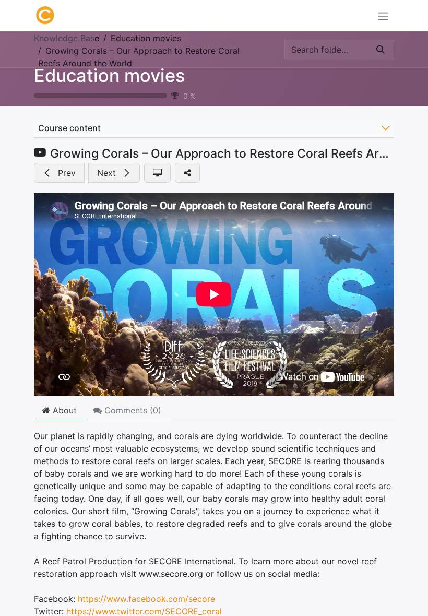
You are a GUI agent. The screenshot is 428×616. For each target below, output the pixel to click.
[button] (59, 173)
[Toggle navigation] (383, 15)
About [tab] (63, 410)
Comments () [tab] (131, 410)
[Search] (380, 50)
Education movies (109, 75)
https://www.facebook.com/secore (146, 599)
